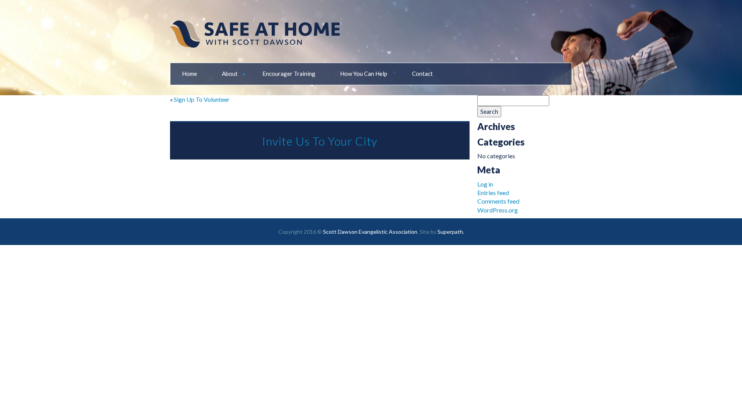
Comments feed (498, 201)
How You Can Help (363, 73)
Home (189, 73)
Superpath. (450, 231)
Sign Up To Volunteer (202, 99)
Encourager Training (288, 73)
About (230, 73)
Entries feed (493, 192)
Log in (485, 184)
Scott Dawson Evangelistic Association (370, 231)
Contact (422, 73)
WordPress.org (497, 210)
